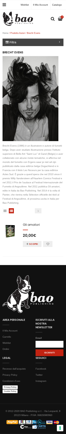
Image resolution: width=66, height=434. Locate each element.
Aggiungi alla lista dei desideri (47, 244)
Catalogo (57, 4)
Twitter (39, 374)
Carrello (7, 336)
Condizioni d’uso (11, 381)
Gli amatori (31, 225)
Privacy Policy (10, 374)
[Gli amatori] (10, 229)
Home (5, 33)
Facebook (41, 368)
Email (39, 338)
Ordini (6, 349)
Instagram (41, 381)
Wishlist (25, 4)
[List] (11, 210)
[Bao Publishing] (18, 18)
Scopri (33, 244)
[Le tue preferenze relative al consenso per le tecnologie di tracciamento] (60, 428)
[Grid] (5, 210)
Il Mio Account (40, 4)
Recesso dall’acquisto (14, 368)
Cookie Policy (10, 391)
